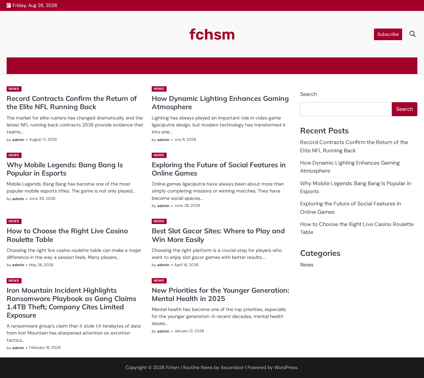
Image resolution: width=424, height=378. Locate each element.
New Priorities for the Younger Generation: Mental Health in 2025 (220, 294)
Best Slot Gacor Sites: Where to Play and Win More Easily (218, 234)
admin (18, 139)
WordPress (285, 367)
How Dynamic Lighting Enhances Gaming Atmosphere (220, 102)
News (14, 89)
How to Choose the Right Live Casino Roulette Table (67, 234)
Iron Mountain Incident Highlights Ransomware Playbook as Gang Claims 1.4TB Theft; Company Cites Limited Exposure (71, 302)
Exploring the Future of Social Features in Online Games (219, 168)
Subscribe (388, 34)
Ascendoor (232, 367)
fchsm (212, 34)
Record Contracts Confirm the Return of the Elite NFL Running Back (72, 102)
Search (308, 94)
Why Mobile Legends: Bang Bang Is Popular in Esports (65, 168)
